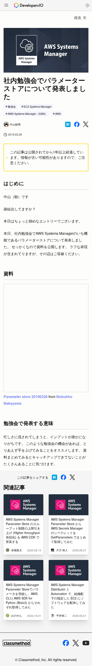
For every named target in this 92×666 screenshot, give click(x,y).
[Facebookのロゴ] (66, 643)
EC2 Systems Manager (38, 106)
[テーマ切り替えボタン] (87, 5)
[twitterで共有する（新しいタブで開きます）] (85, 124)
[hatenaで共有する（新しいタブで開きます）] (68, 124)
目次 (77, 17)
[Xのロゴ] (76, 643)
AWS (58, 113)
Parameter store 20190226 (26, 396)
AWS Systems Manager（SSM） (27, 113)
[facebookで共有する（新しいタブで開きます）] (76, 124)
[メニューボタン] (6, 5)
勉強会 (12, 106)
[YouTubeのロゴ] (86, 643)
